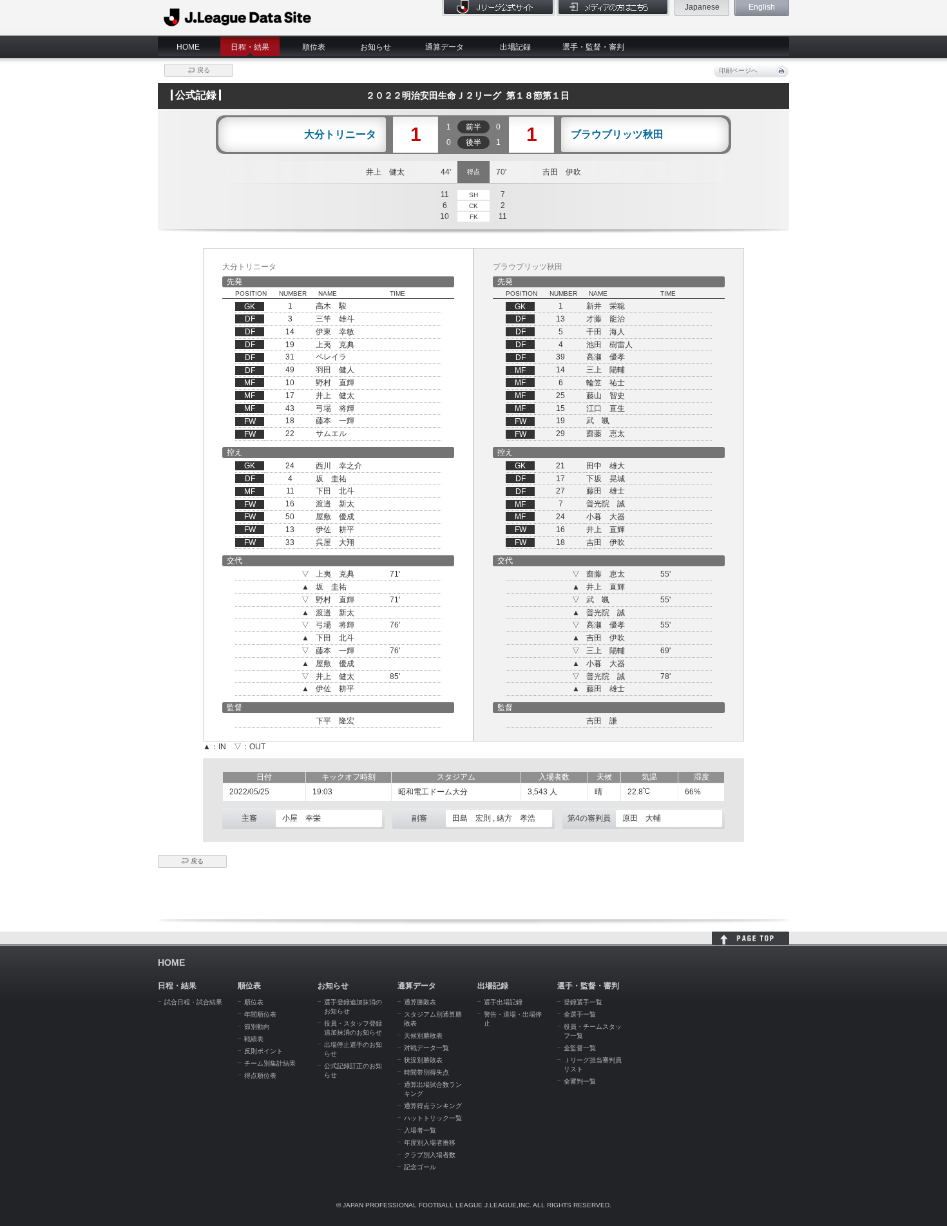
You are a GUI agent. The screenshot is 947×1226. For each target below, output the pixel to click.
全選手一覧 (580, 1014)
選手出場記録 (503, 1002)
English (762, 7)
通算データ (444, 47)
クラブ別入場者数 (429, 1154)
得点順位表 (260, 1075)
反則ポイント (263, 1051)
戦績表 (253, 1038)
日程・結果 (250, 47)
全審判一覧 (580, 1081)
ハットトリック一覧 (433, 1118)
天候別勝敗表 (423, 1035)
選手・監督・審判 (593, 47)
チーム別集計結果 (270, 1063)
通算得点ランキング (433, 1105)
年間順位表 (260, 1014)
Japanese (702, 7)
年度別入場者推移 (429, 1142)
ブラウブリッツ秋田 (617, 134)
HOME (188, 47)
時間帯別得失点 (426, 1072)
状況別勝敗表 (423, 1060)
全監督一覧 (580, 1047)
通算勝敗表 (420, 1002)
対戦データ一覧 (426, 1047)
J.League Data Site (238, 17)
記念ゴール (420, 1167)
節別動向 (257, 1026)
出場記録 (515, 47)
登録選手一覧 (583, 1002)
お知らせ (375, 47)
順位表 (313, 47)
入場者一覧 (420, 1130)
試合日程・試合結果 (193, 1002)
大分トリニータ (340, 134)
